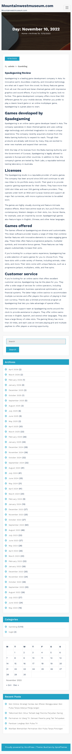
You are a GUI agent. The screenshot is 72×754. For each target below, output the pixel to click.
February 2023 (15, 561)
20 (60, 663)
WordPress (29, 747)
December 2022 (16, 572)
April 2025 (13, 426)
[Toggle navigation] (67, 7)
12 (51, 658)
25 (42, 669)
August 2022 (14, 592)
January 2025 (15, 442)
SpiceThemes (60, 747)
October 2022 (15, 582)
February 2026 (15, 380)
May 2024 (13, 483)
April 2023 (13, 551)
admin (11, 66)
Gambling (22, 66)
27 (60, 669)
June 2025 (13, 416)
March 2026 (14, 375)
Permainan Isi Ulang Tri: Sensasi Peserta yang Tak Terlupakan (36, 718)
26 (51, 669)
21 (7, 669)
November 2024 (16, 452)
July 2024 (13, 473)
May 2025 (13, 421)
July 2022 (13, 598)
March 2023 (14, 556)
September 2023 (16, 525)
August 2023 (14, 530)
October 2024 (15, 458)
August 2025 (14, 406)
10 (33, 658)
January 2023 (15, 566)
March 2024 (14, 494)
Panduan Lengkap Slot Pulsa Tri (23, 723)
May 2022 (13, 608)
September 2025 (16, 401)
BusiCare (48, 747)
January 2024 (15, 504)
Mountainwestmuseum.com (27, 6)
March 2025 (14, 432)
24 (33, 669)
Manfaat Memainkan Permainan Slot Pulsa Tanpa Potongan (36, 729)
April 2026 (13, 369)
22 (15, 669)
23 (24, 669)
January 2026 (15, 385)
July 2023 (13, 535)
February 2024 (15, 499)
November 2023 (16, 515)
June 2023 (13, 541)
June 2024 (13, 478)
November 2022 (16, 577)
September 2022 (16, 587)
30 (24, 674)
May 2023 (13, 546)
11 (42, 658)
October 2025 (15, 395)
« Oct (8, 685)
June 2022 (13, 603)
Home (24, 33)
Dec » (16, 685)
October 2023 (15, 520)
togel (11, 632)
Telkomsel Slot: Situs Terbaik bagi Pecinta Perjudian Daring (36, 713)
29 (15, 674)
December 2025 (16, 390)
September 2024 (16, 463)
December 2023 (16, 509)
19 (51, 663)
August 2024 (14, 468)
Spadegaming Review (18, 72)
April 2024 (13, 489)
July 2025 (13, 411)
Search (12, 349)
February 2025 (15, 437)
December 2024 (16, 447)
